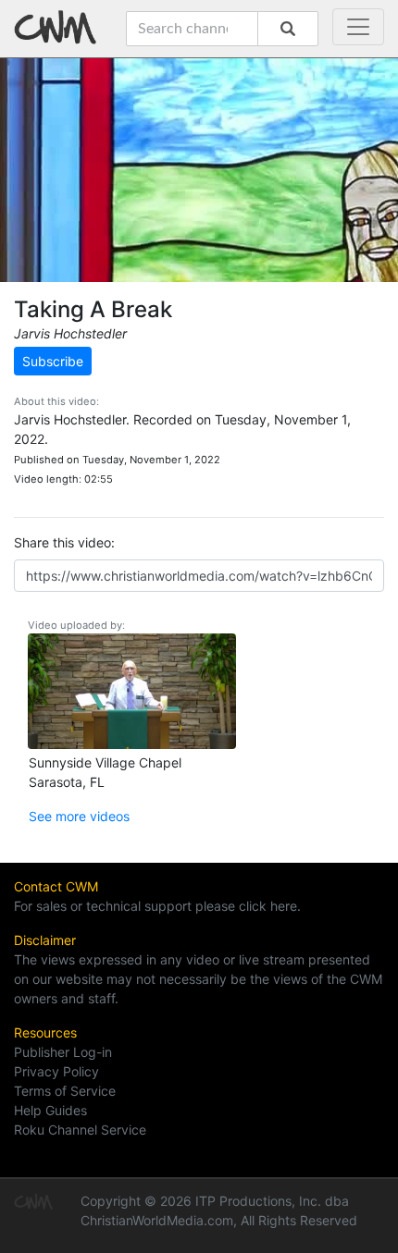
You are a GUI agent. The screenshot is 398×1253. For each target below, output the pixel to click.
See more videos (79, 816)
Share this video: (64, 542)
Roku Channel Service (80, 1129)
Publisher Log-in (63, 1052)
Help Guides (50, 1110)
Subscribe (52, 361)
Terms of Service (65, 1091)
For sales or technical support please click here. (157, 906)
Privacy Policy (56, 1071)
